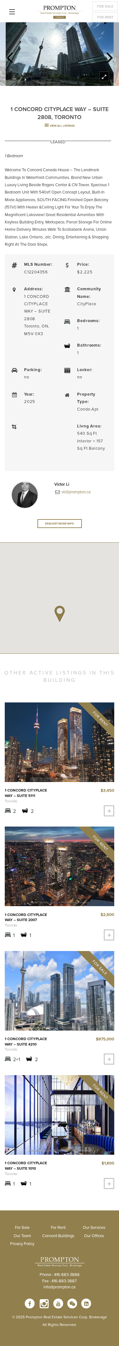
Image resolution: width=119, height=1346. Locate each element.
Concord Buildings (58, 1235)
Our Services (94, 1227)
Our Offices (94, 1235)
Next (109, 56)
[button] (59, 614)
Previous (9, 56)
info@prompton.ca (59, 1287)
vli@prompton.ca (76, 492)
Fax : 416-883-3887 (59, 1281)
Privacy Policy (22, 1243)
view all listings (62, 125)
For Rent (105, 17)
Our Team (22, 1235)
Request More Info (59, 523)
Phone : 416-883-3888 (60, 1274)
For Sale (105, 6)
